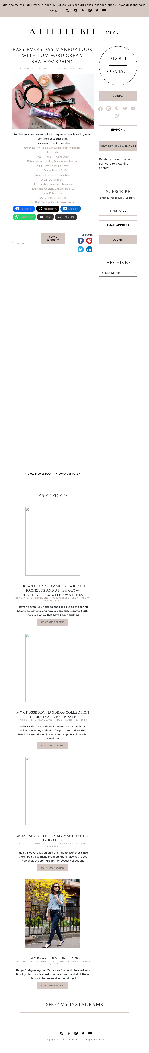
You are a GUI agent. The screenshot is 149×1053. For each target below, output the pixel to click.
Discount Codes (82, 5)
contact (118, 72)
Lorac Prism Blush (52, 193)
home (4, 5)
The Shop (100, 5)
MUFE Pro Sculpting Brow (52, 165)
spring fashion (67, 961)
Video (81, 68)
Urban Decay (80, 598)
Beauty (13, 5)
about (118, 59)
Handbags (45, 720)
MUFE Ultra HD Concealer (53, 156)
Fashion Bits (27, 720)
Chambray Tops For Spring (53, 958)
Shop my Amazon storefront (126, 5)
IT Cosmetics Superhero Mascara (53, 184)
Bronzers (42, 598)
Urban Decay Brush (52, 179)
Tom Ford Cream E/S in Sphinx (52, 175)
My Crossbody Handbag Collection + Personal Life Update (52, 714)
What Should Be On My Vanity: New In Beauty (52, 838)
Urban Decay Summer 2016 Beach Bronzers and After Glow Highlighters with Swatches (52, 590)
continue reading (52, 622)
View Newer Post (39, 473)
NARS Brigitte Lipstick (52, 197)
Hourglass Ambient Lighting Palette (52, 188)
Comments (19, 243)
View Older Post (67, 473)
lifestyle (37, 5)
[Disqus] (53, 312)
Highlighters (60, 598)
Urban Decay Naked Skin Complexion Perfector (52, 147)
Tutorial (69, 68)
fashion (25, 5)
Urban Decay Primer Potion (52, 170)
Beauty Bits (52, 68)
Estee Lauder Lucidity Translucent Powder (52, 161)
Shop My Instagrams (58, 5)
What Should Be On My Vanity (56, 843)
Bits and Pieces (26, 961)
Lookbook (47, 961)
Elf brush (52, 152)
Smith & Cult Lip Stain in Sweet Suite (52, 202)
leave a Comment (52, 239)
